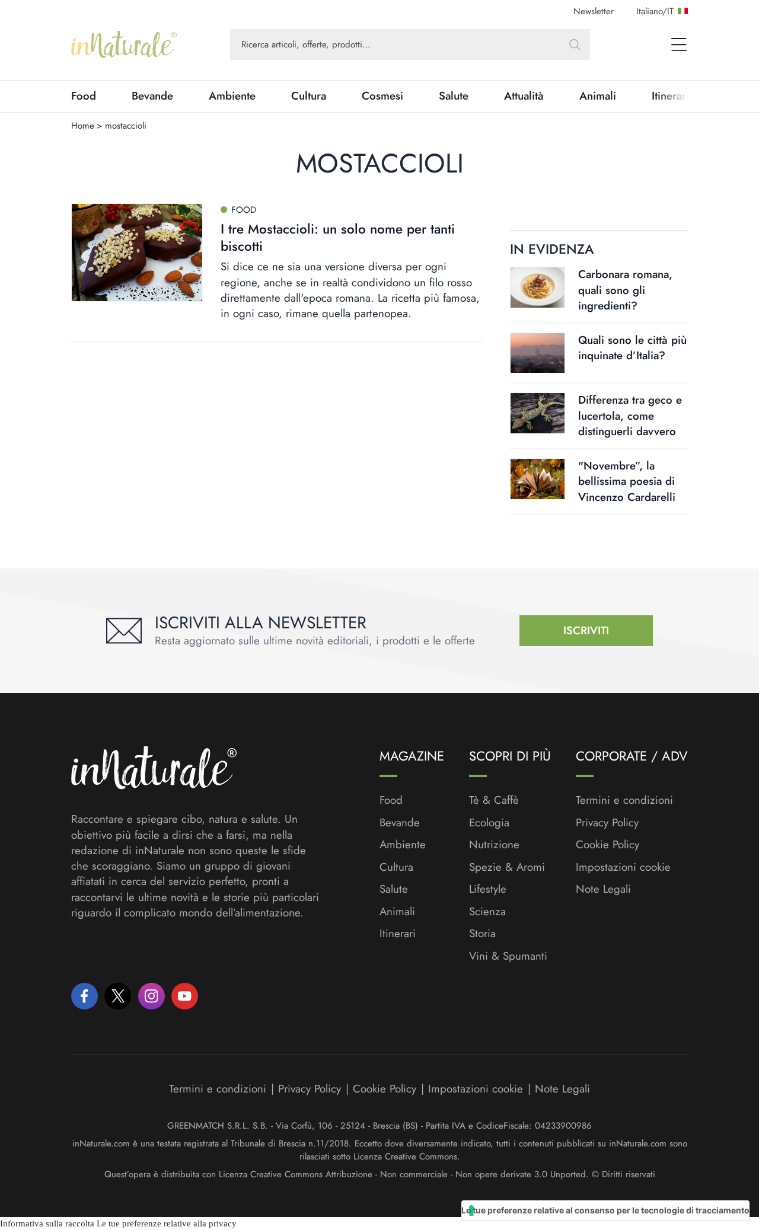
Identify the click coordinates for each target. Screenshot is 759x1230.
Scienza (487, 911)
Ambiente (232, 96)
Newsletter (593, 11)
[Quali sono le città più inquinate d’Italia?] (537, 353)
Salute (453, 96)
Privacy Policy (607, 822)
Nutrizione (494, 844)
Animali (597, 96)
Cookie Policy (607, 844)
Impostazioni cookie (623, 867)
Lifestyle (487, 889)
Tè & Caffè (494, 800)
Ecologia (489, 822)
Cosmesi (382, 96)
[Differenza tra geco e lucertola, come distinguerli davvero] (537, 412)
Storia (482, 933)
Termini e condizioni (624, 800)
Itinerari (398, 933)
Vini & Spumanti (508, 956)
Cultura (308, 96)
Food (83, 96)
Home (82, 125)
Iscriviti (586, 630)
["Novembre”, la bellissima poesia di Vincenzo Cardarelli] (537, 478)
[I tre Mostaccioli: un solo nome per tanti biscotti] (137, 252)
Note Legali (603, 889)
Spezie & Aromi (507, 867)
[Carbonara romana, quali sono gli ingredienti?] (537, 287)
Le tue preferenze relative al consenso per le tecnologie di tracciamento (605, 1210)
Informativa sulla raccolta (47, 1223)
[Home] (124, 44)
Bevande (152, 96)
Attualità (524, 96)
